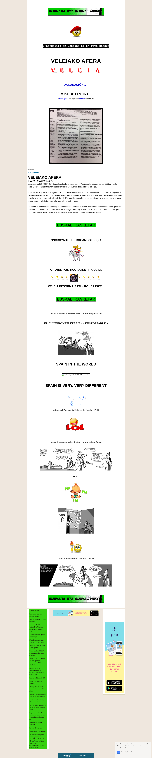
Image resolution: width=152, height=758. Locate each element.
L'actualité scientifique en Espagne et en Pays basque (37, 641)
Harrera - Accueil (34, 611)
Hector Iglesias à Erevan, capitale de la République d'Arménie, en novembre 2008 (36, 628)
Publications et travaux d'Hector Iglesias (35, 615)
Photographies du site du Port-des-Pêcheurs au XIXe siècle (37, 689)
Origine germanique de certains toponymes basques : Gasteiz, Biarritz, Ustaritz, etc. (37, 716)
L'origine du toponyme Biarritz (35, 682)
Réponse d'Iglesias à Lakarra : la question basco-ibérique (37, 695)
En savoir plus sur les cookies (129, 752)
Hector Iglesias (63, 99)
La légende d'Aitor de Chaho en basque (37, 620)
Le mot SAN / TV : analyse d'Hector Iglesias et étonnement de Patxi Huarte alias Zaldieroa (37, 662)
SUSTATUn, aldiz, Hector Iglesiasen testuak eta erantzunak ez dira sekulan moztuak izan (36, 671)
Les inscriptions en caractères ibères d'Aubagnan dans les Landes (37, 707)
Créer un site (83, 755)
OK (118, 752)
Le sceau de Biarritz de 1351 (37, 678)
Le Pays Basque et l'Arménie (37, 731)
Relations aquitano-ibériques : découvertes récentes (37, 701)
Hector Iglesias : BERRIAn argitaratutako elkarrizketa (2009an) (37, 653)
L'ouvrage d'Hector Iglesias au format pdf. (37, 636)
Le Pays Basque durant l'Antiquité (35, 724)
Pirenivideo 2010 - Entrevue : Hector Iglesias (37, 646)
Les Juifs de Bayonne (35, 728)
